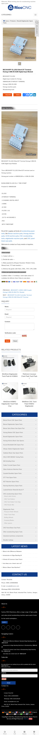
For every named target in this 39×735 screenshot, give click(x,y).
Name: (7, 306)
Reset (15, 341)
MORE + (4, 622)
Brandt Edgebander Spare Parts (12, 436)
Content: (7, 321)
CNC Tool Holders (9, 499)
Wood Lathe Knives (10, 496)
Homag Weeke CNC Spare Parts (13, 432)
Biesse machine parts (15, 233)
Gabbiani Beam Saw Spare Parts (13, 453)
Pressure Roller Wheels (11, 511)
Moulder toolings (8, 540)
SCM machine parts (12, 236)
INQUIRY (8, 95)
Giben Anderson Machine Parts (12, 469)
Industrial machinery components (13, 536)
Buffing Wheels (8, 517)
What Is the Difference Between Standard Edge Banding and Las (19, 641)
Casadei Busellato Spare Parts (12, 473)
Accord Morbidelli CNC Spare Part (13, 444)
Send (7, 341)
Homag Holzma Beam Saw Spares (13, 440)
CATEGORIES (6, 15)
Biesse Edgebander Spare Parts (12, 424)
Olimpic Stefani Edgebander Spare (13, 449)
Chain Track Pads (9, 514)
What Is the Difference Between (12, 551)
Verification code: (10, 333)
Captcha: (3, 673)
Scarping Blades (9, 520)
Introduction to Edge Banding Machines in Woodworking (17, 645)
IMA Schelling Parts (9, 461)
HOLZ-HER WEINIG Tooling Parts (13, 457)
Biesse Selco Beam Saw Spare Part (14, 428)
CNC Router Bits (9, 505)
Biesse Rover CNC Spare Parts (12, 420)
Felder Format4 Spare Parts (11, 465)
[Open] (37, 28)
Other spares (8, 523)
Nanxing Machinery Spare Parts (12, 485)
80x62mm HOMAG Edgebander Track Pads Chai (10, 404)
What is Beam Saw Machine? (11, 567)
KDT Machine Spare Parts (11, 481)
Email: (7, 314)
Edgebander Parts (8, 509)
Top (34, 734)
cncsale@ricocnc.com (12, 586)
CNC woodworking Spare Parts (12, 494)
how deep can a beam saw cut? (12, 563)
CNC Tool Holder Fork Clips (12, 502)
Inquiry (24, 734)
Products (13, 21)
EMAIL (18, 95)
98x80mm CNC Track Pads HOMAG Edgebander (29, 404)
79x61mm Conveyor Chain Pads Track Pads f (29, 376)
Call (15, 734)
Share (5, 734)
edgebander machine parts (14, 238)
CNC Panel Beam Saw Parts (11, 527)
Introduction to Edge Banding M (12, 555)
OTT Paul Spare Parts (9, 477)
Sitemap (26, 718)
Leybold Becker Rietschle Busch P (13, 489)
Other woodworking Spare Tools (12, 532)
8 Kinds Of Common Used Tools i (13, 559)
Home (7, 21)
